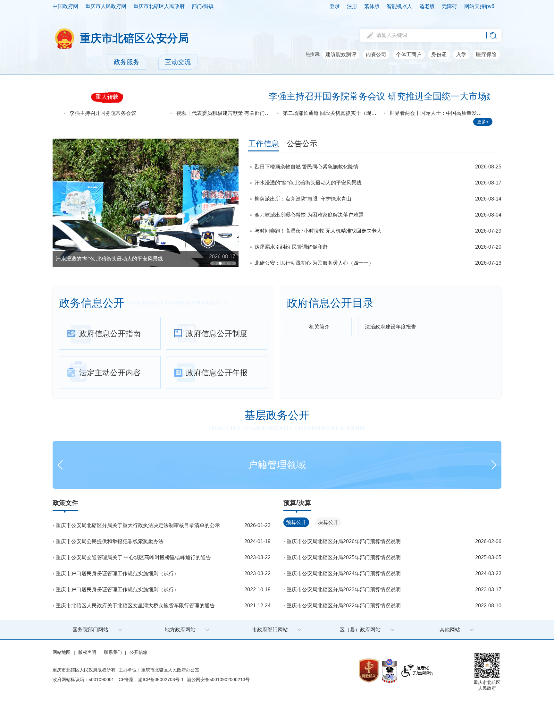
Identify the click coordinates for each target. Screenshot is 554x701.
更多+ (483, 121)
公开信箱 (138, 652)
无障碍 (449, 6)
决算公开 (328, 522)
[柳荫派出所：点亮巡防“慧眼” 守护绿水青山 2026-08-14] (146, 202)
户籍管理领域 (277, 464)
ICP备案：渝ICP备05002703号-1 (150, 679)
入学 (461, 54)
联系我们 (113, 652)
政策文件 (65, 502)
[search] (426, 35)
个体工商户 (409, 54)
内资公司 (376, 54)
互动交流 (178, 61)
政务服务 (126, 61)
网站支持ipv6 (479, 6)
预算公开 (296, 522)
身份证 (439, 54)
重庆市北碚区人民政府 (159, 6)
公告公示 (302, 143)
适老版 (427, 6)
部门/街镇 (203, 6)
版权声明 (87, 652)
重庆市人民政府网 (105, 6)
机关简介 (319, 326)
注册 (352, 6)
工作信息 (263, 143)
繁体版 (372, 6)
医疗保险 (486, 54)
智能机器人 (399, 6)
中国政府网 (65, 6)
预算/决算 (297, 502)
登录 (335, 6)
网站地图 (62, 652)
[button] (215, 263)
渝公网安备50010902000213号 (218, 679)
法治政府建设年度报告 (390, 326)
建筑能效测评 (340, 54)
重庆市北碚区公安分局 (134, 38)
